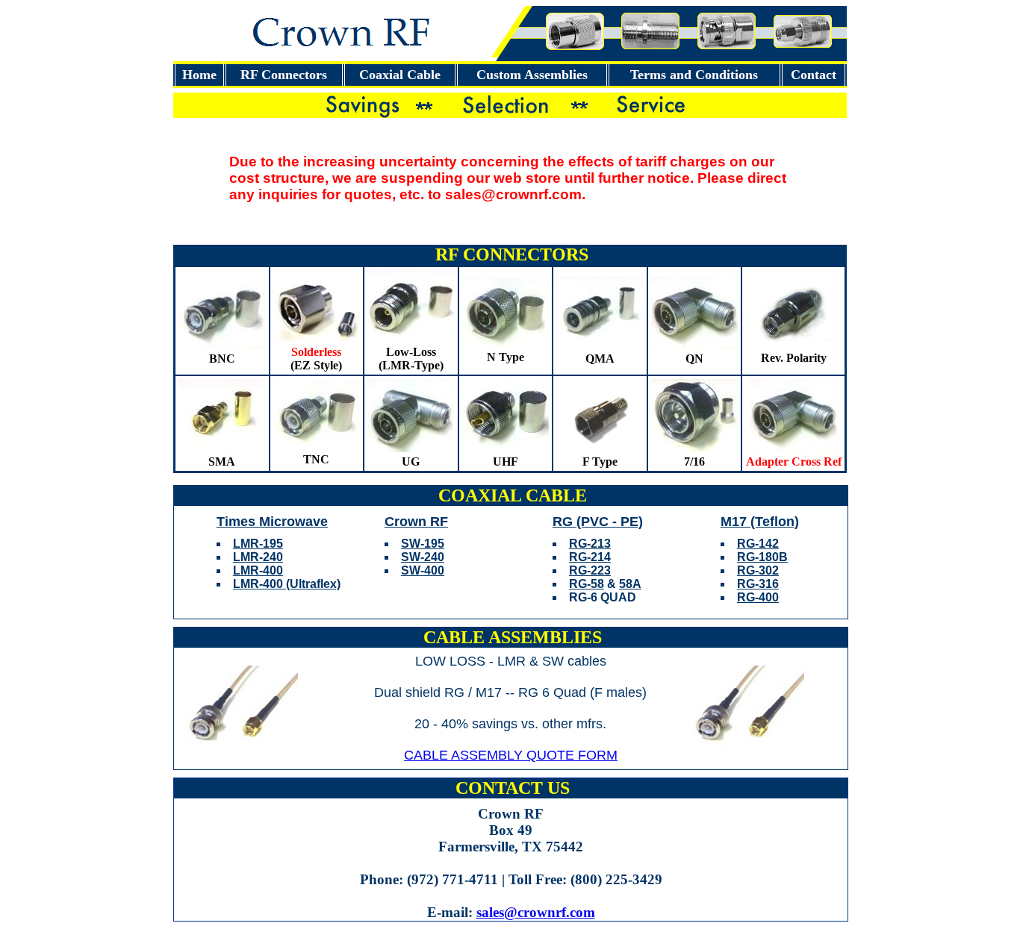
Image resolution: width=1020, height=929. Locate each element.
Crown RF (416, 521)
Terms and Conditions (694, 74)
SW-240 (422, 557)
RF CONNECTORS (511, 254)
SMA (221, 461)
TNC (316, 459)
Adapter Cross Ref (794, 461)
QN (694, 358)
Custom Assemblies (532, 74)
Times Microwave (272, 521)
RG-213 (590, 543)
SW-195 (422, 543)
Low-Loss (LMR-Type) (411, 358)
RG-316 (758, 584)
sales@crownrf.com (535, 912)
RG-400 (758, 597)
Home (199, 74)
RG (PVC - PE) (598, 521)
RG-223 (590, 570)
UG (411, 461)
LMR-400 (258, 570)
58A (630, 584)
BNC (222, 358)
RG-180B (762, 557)
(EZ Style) (316, 358)
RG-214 (590, 557)
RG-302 (758, 570)
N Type (505, 357)
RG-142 (758, 543)
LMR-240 (258, 557)
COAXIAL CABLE (512, 495)
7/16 (694, 461)
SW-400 (422, 570)
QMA (600, 358)
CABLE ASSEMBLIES (512, 637)
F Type (600, 461)
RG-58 (586, 584)
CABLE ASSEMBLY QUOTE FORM (511, 755)
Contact (813, 74)
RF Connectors (283, 74)
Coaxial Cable (400, 74)
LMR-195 (258, 543)
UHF (505, 461)
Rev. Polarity (794, 357)
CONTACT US (512, 788)
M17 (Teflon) (760, 521)
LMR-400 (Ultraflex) (286, 584)
